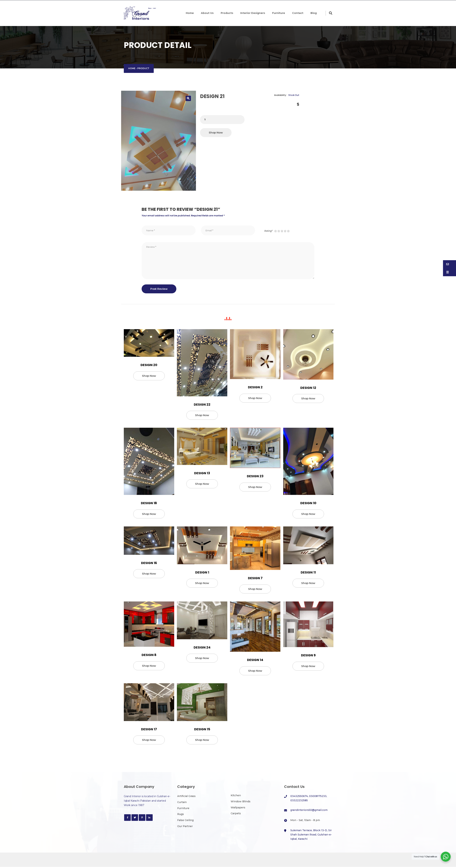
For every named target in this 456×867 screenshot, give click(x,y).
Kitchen (236, 795)
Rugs (180, 814)
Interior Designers (252, 13)
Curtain (182, 802)
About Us (207, 13)
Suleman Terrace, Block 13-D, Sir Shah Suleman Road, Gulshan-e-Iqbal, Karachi (311, 834)
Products (227, 13)
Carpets (236, 813)
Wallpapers (238, 807)
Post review (159, 288)
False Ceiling (185, 820)
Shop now (216, 132)
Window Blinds (240, 801)
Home (190, 13)
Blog (313, 13)
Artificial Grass (186, 796)
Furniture (278, 13)
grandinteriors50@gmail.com (309, 810)
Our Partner (185, 826)
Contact (297, 13)
